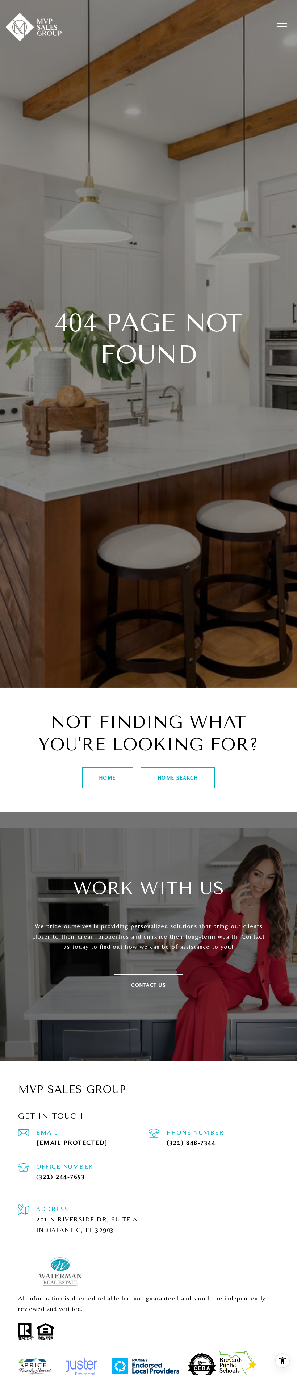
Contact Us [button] (148, 985)
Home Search (178, 778)
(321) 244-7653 (60, 1176)
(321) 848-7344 (191, 1142)
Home (107, 778)
